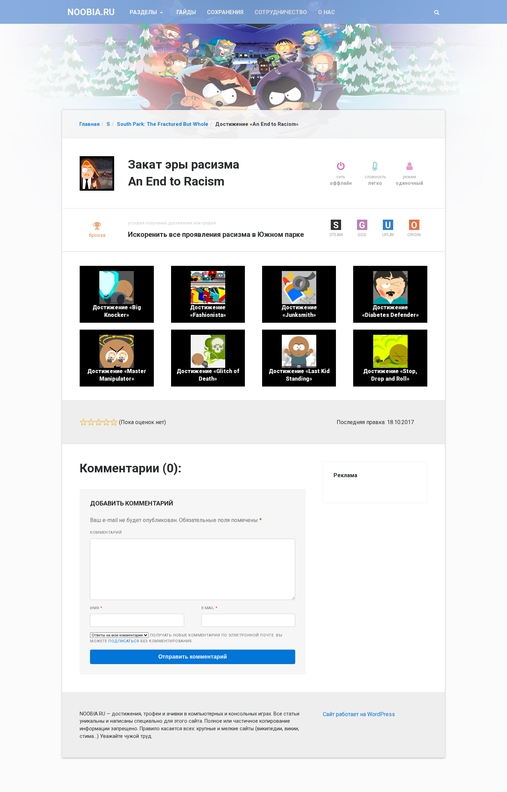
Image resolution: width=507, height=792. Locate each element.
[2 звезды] (91, 422)
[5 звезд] (114, 422)
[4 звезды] (106, 422)
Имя (96, 608)
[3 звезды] (98, 422)
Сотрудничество (281, 12)
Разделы (144, 12)
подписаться (123, 641)
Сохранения (225, 12)
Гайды (186, 12)
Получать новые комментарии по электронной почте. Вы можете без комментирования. (186, 638)
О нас (326, 12)
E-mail (209, 608)
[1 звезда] (83, 422)
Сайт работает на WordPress (359, 714)
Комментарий (106, 532)
